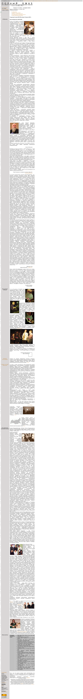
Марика (11, 601)
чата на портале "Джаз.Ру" (22, 631)
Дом (19, 23)
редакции (22, 683)
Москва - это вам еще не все (17, 13)
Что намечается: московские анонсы (19, 14)
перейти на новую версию (28, 0)
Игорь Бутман (19, 328)
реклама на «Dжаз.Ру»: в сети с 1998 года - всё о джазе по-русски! (46, 0)
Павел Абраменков (4, 691)
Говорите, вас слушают (16, 12)
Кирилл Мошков (4, 682)
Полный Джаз (4, 7)
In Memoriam (14, 11)
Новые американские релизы (17, 15)
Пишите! (28, 677)
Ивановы (19, 604)
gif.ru (15, 121)
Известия (30, 267)
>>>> (28, 362)
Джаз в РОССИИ (5, 9)
